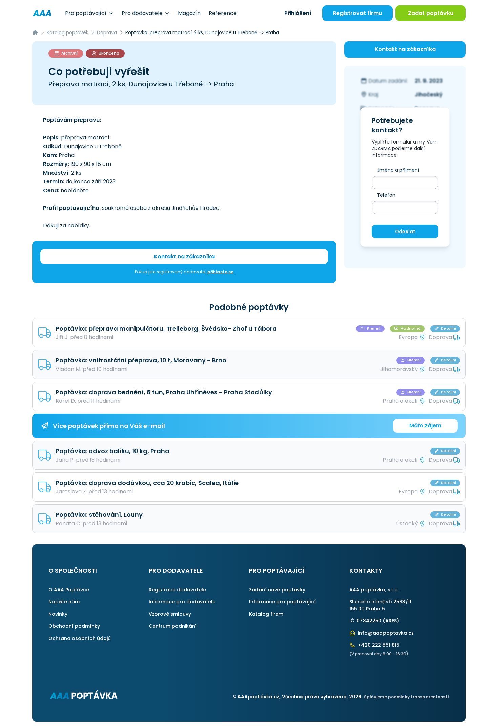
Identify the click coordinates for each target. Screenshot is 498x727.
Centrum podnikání (173, 626)
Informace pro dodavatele (182, 601)
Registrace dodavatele (177, 589)
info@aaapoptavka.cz (385, 633)
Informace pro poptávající (282, 601)
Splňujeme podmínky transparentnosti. (407, 697)
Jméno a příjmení (398, 170)
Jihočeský (429, 94)
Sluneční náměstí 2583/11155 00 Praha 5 (380, 605)
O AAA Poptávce (68, 589)
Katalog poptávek (67, 32)
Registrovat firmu (357, 13)
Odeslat (405, 231)
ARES (391, 620)
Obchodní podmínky (74, 626)
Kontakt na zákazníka (184, 256)
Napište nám (64, 601)
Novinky (57, 614)
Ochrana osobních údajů (79, 638)
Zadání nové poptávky (277, 589)
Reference (223, 13)
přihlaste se (220, 272)
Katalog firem (266, 614)
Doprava (107, 32)
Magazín (189, 13)
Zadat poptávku (430, 13)
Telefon (386, 195)
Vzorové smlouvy (170, 614)
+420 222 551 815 (378, 645)
